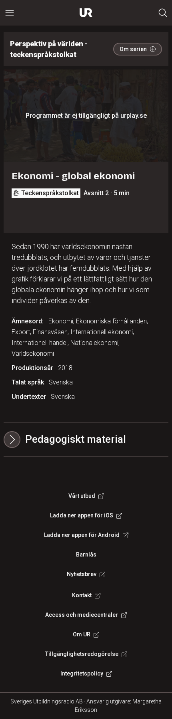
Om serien (133, 49)
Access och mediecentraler (81, 615)
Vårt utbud (81, 496)
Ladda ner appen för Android (82, 535)
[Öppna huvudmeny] (9, 13)
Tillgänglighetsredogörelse (81, 654)
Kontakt (82, 595)
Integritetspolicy (81, 673)
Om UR (81, 634)
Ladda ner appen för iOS (81, 515)
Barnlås (86, 554)
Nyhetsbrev (81, 574)
